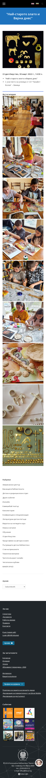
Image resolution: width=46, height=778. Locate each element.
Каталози (6, 658)
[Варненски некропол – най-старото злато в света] (23, 445)
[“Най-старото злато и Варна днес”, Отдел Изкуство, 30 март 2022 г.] (23, 116)
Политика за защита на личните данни (19, 690)
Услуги (5, 664)
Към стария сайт (9, 632)
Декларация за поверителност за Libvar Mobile (22, 693)
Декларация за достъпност (14, 696)
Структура (7, 614)
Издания (6, 661)
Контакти (6, 626)
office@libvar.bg (26, 771)
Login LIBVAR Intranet (11, 635)
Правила (6, 623)
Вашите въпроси (9, 676)
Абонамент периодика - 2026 (14, 667)
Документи (7, 617)
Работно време (9, 620)
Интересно (7, 673)
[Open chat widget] (39, 763)
